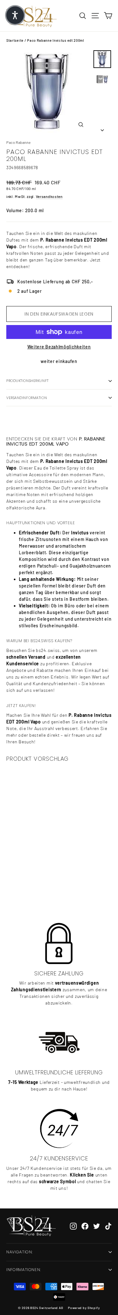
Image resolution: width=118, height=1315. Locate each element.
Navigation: (19, 1252)
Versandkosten (49, 196)
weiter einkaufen (59, 361)
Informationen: (23, 1270)
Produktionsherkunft (27, 380)
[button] (15, 15)
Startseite (15, 40)
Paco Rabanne (18, 142)
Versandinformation (26, 397)
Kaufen (41, 886)
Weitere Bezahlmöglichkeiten (59, 346)
